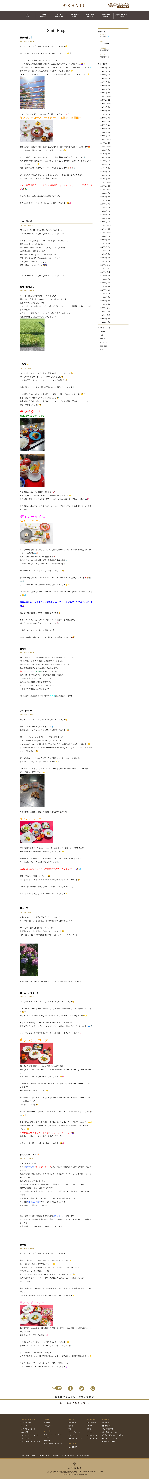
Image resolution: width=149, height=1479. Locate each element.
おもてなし (72, 1435)
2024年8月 (103, 154)
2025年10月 (104, 103)
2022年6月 (103, 247)
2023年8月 (103, 197)
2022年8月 (103, 240)
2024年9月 (103, 150)
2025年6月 (103, 118)
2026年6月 (103, 75)
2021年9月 (103, 276)
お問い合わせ (84, 1455)
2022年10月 (104, 232)
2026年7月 (103, 71)
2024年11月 (104, 143)
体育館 (88, 1429)
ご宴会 (46, 1419)
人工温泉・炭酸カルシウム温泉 (112, 1435)
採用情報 (55, 1455)
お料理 (70, 1426)
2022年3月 (103, 254)
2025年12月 (104, 96)
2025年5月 (103, 121)
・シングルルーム (26, 1422)
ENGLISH (112, 6)
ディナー (47, 1440)
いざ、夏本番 (104, 43)
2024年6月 (103, 161)
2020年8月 (103, 322)
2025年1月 (103, 136)
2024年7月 (103, 157)
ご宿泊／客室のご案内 (27, 1419)
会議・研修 (72, 1444)
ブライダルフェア (74, 1432)
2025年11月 (104, 100)
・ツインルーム (25, 1426)
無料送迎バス (106, 1426)
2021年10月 (104, 272)
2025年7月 (103, 114)
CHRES (102, 331)
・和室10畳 (24, 1432)
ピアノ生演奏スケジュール (53, 1444)
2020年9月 (103, 319)
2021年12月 (104, 265)
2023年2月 (103, 218)
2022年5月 (103, 250)
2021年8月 (103, 279)
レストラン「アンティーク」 (54, 1434)
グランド (89, 1432)
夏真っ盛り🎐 (104, 36)
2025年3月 (103, 129)
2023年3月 (103, 215)
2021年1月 (103, 304)
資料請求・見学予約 (75, 1438)
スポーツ (103, 335)
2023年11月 (104, 186)
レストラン (103, 342)
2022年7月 (103, 243)
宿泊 (101, 349)
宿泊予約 (123, 6)
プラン (70, 1429)
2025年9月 (103, 107)
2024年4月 (103, 168)
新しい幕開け (104, 50)
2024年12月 (104, 139)
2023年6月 (103, 204)
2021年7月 (103, 283)
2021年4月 (103, 293)
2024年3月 (103, 172)
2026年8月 (103, 68)
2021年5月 (103, 290)
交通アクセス (106, 1422)
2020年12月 (104, 308)
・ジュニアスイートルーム (29, 1435)
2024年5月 (103, 164)
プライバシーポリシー (27, 1455)
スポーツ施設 (91, 1419)
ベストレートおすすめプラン (30, 1441)
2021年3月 (103, 297)
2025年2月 (103, 132)
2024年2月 (103, 175)
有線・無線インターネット (111, 1432)
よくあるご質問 (44, 1455)
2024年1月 (103, 179)
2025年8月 (103, 111)
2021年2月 (103, 301)
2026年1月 (103, 93)
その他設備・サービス (109, 1441)
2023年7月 (103, 200)
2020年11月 (104, 311)
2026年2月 (103, 89)
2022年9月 (103, 236)
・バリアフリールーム (27, 1429)
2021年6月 (103, 286)
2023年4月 (103, 211)
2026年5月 (103, 78)
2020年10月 (104, 315)
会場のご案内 (73, 1447)
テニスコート (91, 1426)
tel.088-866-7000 (118, 4)
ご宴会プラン (48, 1426)
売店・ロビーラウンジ (109, 1438)
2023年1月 (103, 222)
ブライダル (72, 1419)
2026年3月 (103, 86)
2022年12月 (104, 225)
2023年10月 (104, 190)
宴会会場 (47, 1422)
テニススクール (91, 1438)
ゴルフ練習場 (91, 1422)
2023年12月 (104, 182)
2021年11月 (104, 268)
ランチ (46, 1437)
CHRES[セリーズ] (74, 5)
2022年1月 (103, 261)
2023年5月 (103, 207)
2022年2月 (103, 258)
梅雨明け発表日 (105, 57)
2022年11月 (104, 229)
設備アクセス (106, 1419)
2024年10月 (104, 146)
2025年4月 (103, 125)
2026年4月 (103, 82)
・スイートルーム (26, 1438)
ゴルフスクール (91, 1435)
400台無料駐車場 (107, 1429)
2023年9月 (103, 193)
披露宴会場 (72, 1422)
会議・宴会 (103, 346)
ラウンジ (103, 338)
